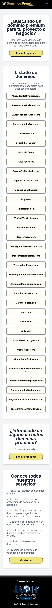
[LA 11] (26, 599)
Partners (34, 604)
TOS (16, 604)
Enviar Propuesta (26, 53)
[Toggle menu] (47, 4)
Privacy (24, 604)
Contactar (26, 560)
